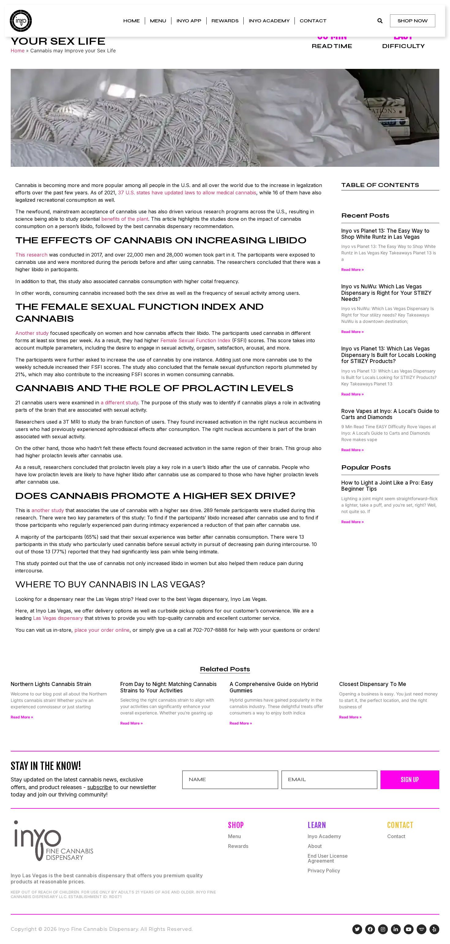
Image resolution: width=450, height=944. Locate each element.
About (315, 846)
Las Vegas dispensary (58, 618)
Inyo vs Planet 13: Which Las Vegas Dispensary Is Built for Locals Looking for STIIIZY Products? (388, 355)
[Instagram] (383, 929)
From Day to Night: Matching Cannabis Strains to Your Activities (168, 687)
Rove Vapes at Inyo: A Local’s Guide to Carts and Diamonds (390, 414)
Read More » (352, 269)
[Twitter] (357, 929)
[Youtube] (409, 929)
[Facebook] (370, 929)
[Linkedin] (396, 929)
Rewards (225, 21)
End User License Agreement (328, 858)
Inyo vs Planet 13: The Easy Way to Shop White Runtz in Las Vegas (385, 234)
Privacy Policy (324, 870)
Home (131, 21)
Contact (313, 21)
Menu (158, 21)
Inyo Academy (269, 21)
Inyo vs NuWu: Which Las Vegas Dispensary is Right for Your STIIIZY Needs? (386, 292)
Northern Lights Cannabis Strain (51, 684)
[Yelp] (434, 929)
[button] (380, 21)
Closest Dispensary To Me (372, 684)
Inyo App (188, 21)
